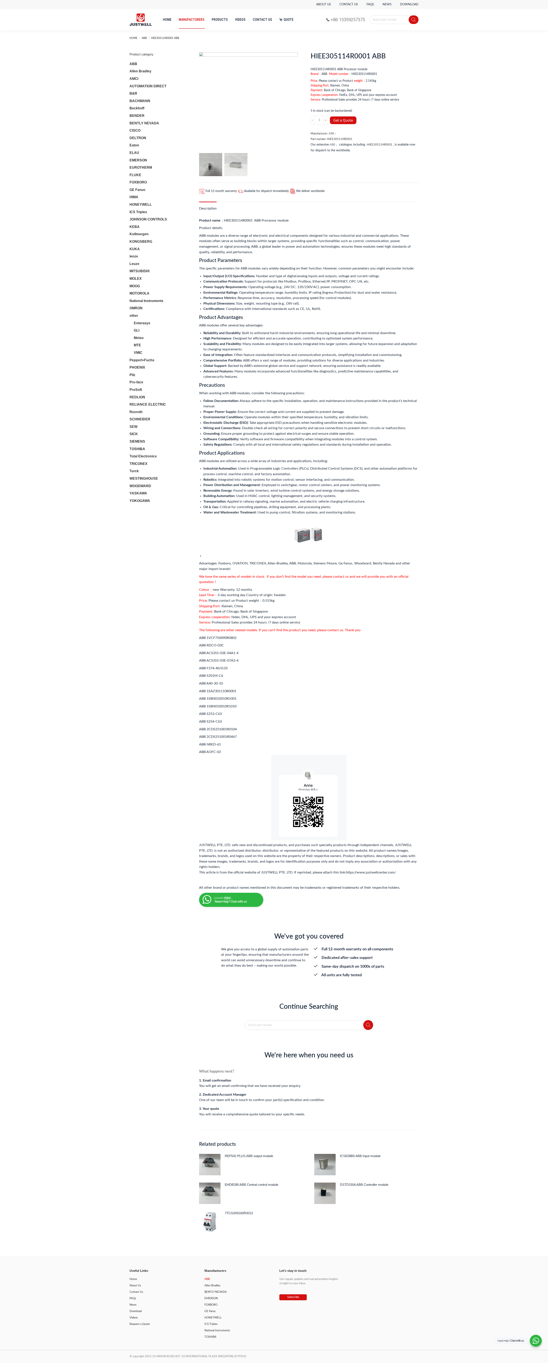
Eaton (134, 145)
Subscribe (293, 1297)
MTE (137, 345)
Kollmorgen (139, 234)
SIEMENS (137, 441)
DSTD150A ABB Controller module (364, 1184)
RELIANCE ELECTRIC (148, 404)
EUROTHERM (141, 167)
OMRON (136, 308)
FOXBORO (138, 182)
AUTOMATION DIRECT (148, 86)
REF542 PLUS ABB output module (249, 1156)
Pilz (132, 375)
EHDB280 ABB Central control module (251, 1184)
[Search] (413, 19)
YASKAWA (138, 493)
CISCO (135, 130)
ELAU (134, 153)
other (134, 315)
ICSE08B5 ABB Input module (360, 1156)
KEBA (135, 227)
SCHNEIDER (140, 419)
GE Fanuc (138, 190)
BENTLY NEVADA (144, 123)
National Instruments (146, 301)
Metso (139, 338)
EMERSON (138, 160)
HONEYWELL (141, 204)
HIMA (134, 197)
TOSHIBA (137, 449)
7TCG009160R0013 (239, 1213)
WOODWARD (140, 486)
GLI (136, 330)
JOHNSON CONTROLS (148, 219)
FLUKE (135, 175)
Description (208, 208)
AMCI (134, 78)
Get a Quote (343, 120)
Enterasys (142, 323)
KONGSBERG (141, 241)
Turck (134, 471)
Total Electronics (143, 456)
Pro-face (136, 382)
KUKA (135, 249)
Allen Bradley (140, 71)
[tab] (208, 206)
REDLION (137, 397)
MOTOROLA (139, 293)
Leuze (134, 264)
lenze (134, 256)
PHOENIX (137, 367)
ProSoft (136, 389)
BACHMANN (140, 101)
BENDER (137, 116)
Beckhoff (137, 108)
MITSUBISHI (139, 271)
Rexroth (136, 412)
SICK (134, 434)
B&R (133, 93)
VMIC (138, 352)
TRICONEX (138, 464)
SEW (133, 427)
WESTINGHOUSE (144, 478)
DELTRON (138, 138)
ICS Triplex (138, 212)
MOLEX (136, 278)
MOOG (135, 286)
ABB (331, 133)
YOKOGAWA (140, 501)
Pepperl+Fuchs (142, 360)
